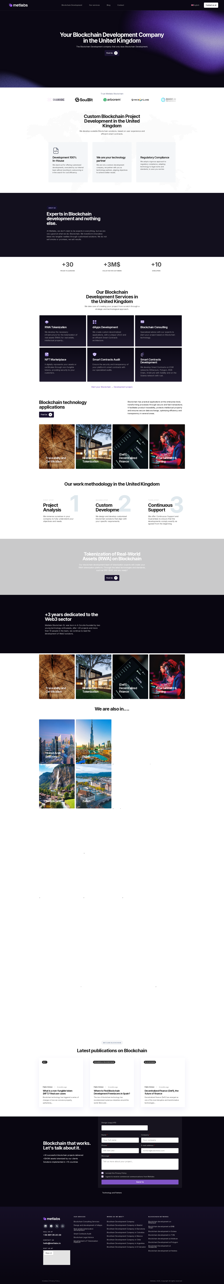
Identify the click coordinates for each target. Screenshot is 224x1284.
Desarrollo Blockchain (104, 1062)
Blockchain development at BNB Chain (161, 1227)
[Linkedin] (45, 1226)
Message (106, 1156)
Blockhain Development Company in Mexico (125, 1236)
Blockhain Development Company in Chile (124, 1239)
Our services (94, 5)
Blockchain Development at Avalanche (159, 1246)
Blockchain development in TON (161, 1235)
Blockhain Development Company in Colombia (125, 1232)
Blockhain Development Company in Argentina (126, 1243)
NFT (44, 1062)
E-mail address (148, 1145)
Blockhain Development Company (120, 1221)
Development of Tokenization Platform (86, 1241)
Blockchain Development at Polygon (163, 1242)
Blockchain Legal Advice (84, 1237)
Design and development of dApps (88, 1225)
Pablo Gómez (47, 1087)
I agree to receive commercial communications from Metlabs (129, 1177)
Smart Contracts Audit (82, 1233)
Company (145, 1135)
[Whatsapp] (62, 1226)
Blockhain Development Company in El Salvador (126, 1247)
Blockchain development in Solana (162, 1231)
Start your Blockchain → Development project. (112, 387)
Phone (105, 1145)
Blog (108, 5)
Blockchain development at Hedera (162, 1250)
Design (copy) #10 (109, 1123)
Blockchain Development (72, 5)
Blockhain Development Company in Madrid (124, 1225)
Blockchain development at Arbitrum (163, 1238)
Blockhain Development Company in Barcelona (126, 1228)
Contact (120, 5)
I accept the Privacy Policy (115, 1173)
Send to (140, 1182)
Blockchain (150, 1062)
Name (105, 1135)
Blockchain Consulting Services (86, 1221)
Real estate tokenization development (83, 1229)
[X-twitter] (57, 1226)
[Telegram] (51, 1226)
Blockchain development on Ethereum (159, 1222)
